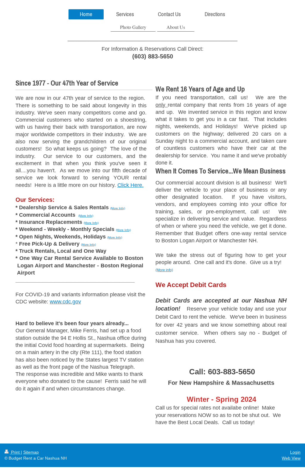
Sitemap (31, 452)
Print (15, 452)
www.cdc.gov (65, 302)
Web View (291, 458)
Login (295, 452)
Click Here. (130, 185)
